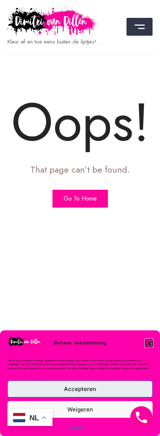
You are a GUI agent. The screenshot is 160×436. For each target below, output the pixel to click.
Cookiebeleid (76, 427)
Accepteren (80, 388)
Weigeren (80, 409)
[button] (149, 343)
